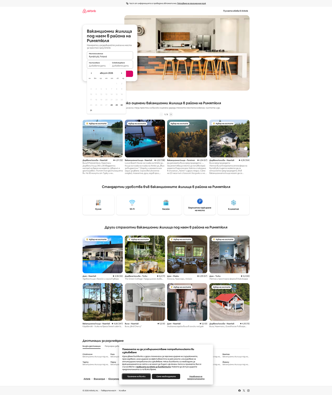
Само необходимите (166, 376)
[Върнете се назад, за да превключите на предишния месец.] (91, 73)
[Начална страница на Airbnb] (89, 11)
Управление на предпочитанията (195, 377)
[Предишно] (161, 114)
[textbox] (98, 65)
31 (91, 110)
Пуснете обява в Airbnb (235, 11)
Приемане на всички (136, 376)
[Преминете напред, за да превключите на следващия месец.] (121, 73)
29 (117, 105)
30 (122, 105)
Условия (122, 390)
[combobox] (110, 56)
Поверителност (108, 390)
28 (111, 105)
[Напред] (171, 114)
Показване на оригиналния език (191, 3)
